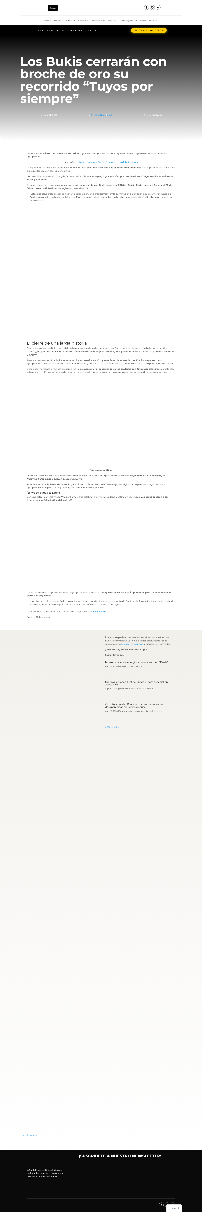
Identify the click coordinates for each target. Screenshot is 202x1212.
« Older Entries (112, 727)
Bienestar (82, 21)
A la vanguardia (128, 21)
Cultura (69, 21)
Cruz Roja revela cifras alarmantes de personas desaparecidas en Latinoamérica (134, 706)
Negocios (112, 21)
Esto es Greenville (144, 689)
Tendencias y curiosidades (132, 711)
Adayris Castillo (34, 1113)
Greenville (47, 21)
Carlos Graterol (34, 857)
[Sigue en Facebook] (146, 7)
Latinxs (143, 21)
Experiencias (97, 21)
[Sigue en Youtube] (158, 7)
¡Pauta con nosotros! (149, 30)
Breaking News (98, 115)
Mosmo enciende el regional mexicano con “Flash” (136, 662)
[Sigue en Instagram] (152, 7)
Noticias (57, 21)
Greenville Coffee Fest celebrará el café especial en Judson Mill (136, 683)
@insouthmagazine (132, 644)
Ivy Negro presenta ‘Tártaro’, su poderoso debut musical (107, 162)
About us (153, 21)
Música (110, 115)
